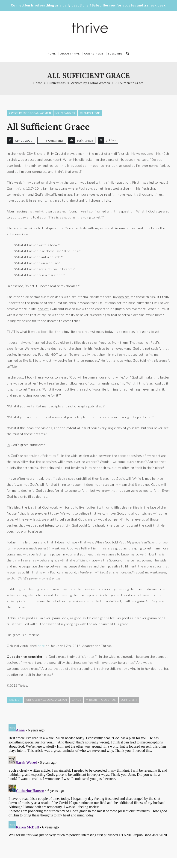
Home (52, 53)
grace (76, 699)
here (41, 646)
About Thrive (70, 53)
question (108, 699)
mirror (91, 699)
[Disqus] (88, 780)
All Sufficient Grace (129, 83)
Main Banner (65, 113)
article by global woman (46, 699)
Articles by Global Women (90, 83)
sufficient (129, 699)
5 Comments (54, 140)
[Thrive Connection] (90, 27)
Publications (56, 83)
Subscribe (100, 5)
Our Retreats (93, 53)
